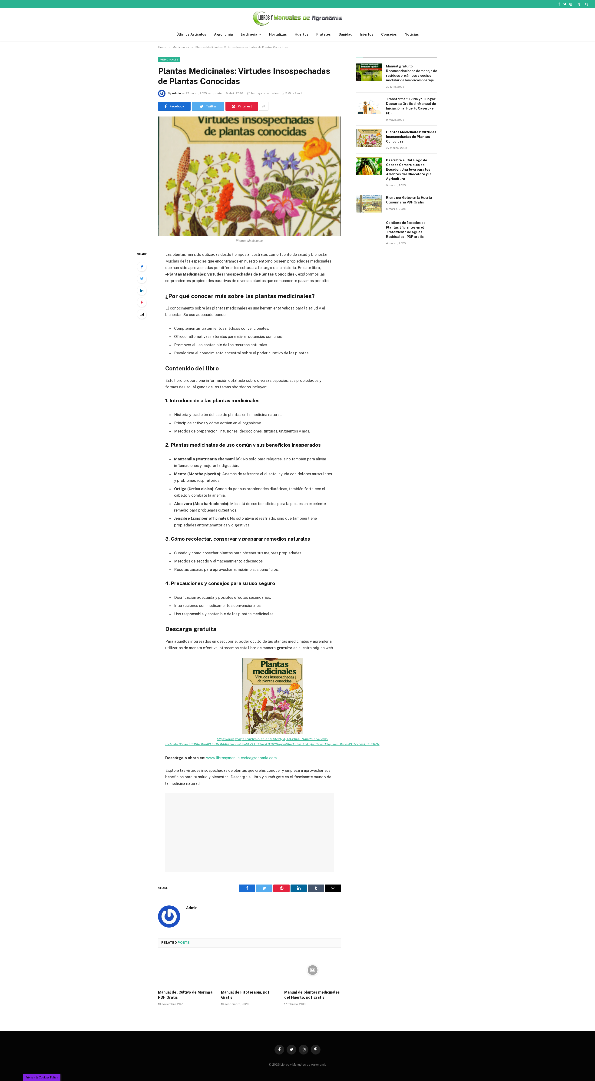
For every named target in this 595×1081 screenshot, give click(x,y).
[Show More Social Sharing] (263, 106)
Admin (176, 93)
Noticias (412, 34)
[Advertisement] (249, 832)
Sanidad (345, 34)
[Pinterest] (141, 302)
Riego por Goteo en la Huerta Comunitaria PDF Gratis (409, 200)
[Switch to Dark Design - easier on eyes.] (579, 4)
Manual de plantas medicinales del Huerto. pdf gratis (312, 995)
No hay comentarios (265, 93)
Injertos (366, 34)
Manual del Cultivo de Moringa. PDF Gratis (185, 995)
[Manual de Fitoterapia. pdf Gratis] (249, 970)
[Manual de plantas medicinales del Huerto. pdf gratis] (312, 970)
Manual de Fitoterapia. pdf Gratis (245, 995)
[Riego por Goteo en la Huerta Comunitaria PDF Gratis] (369, 204)
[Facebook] (141, 266)
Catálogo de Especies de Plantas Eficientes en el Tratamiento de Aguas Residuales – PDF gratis (405, 230)
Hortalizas (278, 34)
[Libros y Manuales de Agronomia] (297, 18)
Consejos (389, 34)
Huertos (301, 34)
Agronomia (223, 34)
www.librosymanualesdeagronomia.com (241, 757)
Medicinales (169, 59)
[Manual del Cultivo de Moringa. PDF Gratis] (186, 970)
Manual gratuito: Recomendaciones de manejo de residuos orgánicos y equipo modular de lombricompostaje (411, 73)
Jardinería (249, 34)
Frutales (323, 34)
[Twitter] (141, 278)
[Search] (586, 4)
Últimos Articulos (191, 34)
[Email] (141, 314)
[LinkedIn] (141, 290)
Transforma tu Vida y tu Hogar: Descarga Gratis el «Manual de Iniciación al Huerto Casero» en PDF (411, 106)
